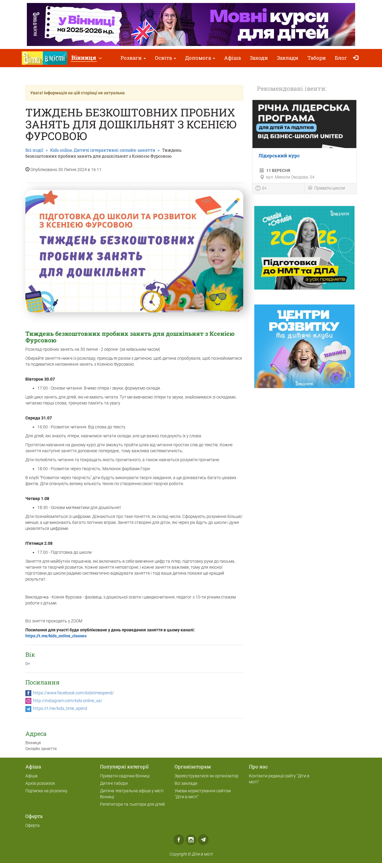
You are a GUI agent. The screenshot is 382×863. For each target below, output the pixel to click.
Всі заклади (186, 783)
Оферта (32, 825)
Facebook (178, 839)
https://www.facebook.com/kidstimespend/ (73, 692)
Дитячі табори (114, 783)
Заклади (287, 57)
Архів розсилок (40, 783)
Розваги (132, 57)
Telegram (203, 839)
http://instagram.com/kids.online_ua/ (67, 700)
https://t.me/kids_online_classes (56, 635)
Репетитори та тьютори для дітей (132, 804)
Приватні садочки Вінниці (125, 775)
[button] (86, 58)
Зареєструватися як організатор (206, 775)
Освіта (164, 57)
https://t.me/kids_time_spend (60, 708)
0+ (264, 188)
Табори (316, 57)
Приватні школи (329, 188)
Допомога (198, 57)
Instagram (191, 839)
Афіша (232, 57)
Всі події (34, 150)
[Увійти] (357, 58)
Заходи (259, 57)
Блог (341, 57)
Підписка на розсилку (46, 790)
